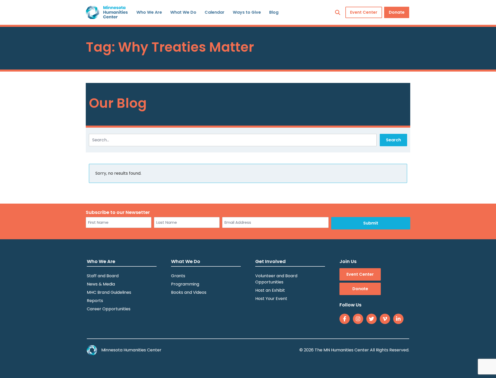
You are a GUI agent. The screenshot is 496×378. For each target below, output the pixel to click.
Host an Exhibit (270, 290)
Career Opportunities (108, 309)
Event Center (363, 12)
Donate (397, 12)
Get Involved (270, 261)
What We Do (183, 12)
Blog (273, 12)
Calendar (214, 12)
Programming (185, 284)
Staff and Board (103, 276)
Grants (178, 276)
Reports (95, 301)
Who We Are (149, 12)
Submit (370, 223)
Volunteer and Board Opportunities (276, 279)
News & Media (101, 284)
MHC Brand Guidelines (109, 292)
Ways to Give (247, 12)
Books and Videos (188, 292)
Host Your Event (271, 299)
